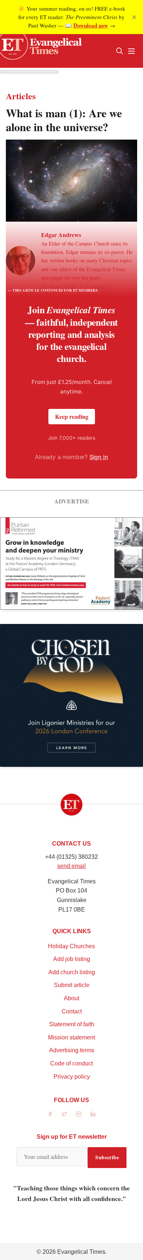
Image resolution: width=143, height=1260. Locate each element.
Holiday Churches (71, 946)
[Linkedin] (93, 1114)
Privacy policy (72, 1077)
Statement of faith (71, 1024)
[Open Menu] (131, 51)
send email (71, 866)
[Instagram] (78, 1114)
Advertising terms (71, 1050)
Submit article (71, 985)
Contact (72, 1011)
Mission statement (71, 1037)
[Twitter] (64, 1114)
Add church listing (71, 972)
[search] (119, 51)
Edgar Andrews (61, 234)
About (71, 998)
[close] (134, 17)
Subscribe (107, 1157)
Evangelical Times (81, 1252)
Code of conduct (71, 1063)
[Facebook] (50, 1114)
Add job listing (71, 959)
